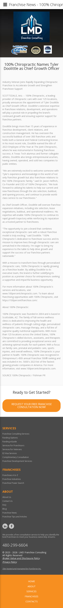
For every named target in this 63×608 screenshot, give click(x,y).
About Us (6, 497)
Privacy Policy (9, 561)
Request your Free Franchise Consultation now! (31, 405)
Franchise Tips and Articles (14, 516)
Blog (4, 508)
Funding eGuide (9, 441)
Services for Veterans (12, 449)
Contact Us (7, 501)
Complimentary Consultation (15, 457)
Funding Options (10, 437)
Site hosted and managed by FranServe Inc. (21, 568)
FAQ (4, 505)
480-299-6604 (15, 545)
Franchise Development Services (17, 461)
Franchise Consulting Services (15, 433)
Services (31, 591)
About (32, 586)
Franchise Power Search (13, 483)
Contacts (32, 601)
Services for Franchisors (13, 445)
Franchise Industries (11, 479)
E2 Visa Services (9, 453)
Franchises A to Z (10, 475)
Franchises (31, 596)
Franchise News (9, 512)
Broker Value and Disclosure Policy (21, 558)
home (31, 581)
